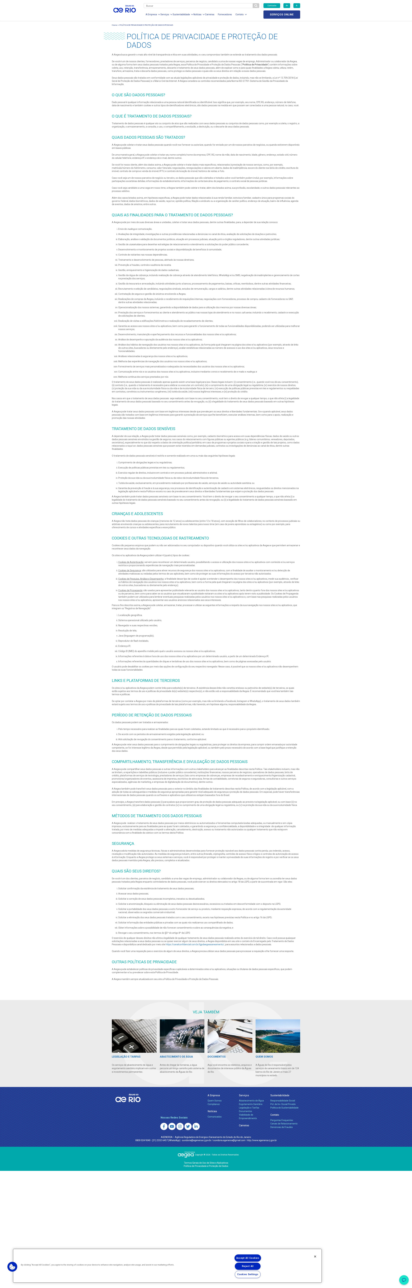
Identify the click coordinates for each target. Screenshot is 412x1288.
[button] (12, 1267)
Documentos (245, 1111)
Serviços (244, 1095)
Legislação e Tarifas (249, 1107)
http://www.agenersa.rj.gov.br (262, 1140)
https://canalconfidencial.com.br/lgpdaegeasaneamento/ (195, 944)
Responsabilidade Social (282, 1100)
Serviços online (282, 14)
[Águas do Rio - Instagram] (180, 1126)
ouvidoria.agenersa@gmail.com (229, 1140)
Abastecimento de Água (251, 1100)
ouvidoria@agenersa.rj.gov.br (196, 1140)
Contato (274, 1114)
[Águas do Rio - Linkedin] (196, 1126)
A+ (287, 5)
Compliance (214, 1104)
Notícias (212, 1111)
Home (114, 25)
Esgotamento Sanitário (250, 1104)
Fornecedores (225, 14)
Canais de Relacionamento (284, 1123)
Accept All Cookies (247, 1258)
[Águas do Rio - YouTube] (172, 1126)
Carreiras (209, 14)
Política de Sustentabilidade (284, 1107)
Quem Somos (215, 1100)
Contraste (271, 5)
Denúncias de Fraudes (281, 1127)
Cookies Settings (247, 1274)
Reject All (248, 1266)
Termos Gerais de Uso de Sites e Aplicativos (206, 1163)
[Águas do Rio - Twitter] (188, 1126)
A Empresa (214, 1095)
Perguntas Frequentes (281, 1120)
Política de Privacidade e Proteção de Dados (206, 1166)
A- (297, 5)
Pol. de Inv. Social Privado (283, 1104)
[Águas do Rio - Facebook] (164, 1126)
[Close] (315, 1256)
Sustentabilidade (279, 1095)
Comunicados (215, 1116)
